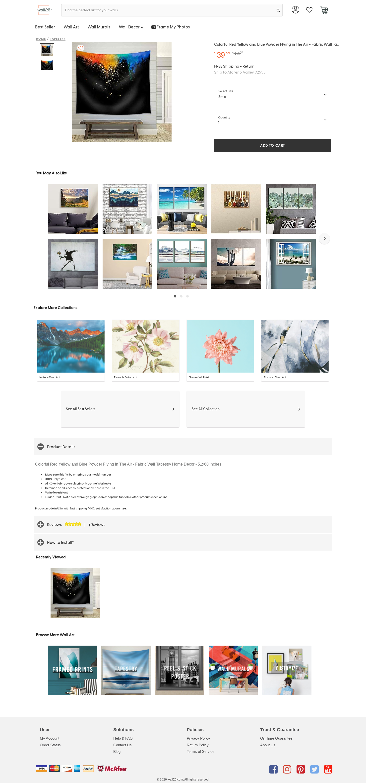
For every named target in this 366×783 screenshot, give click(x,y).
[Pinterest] (302, 769)
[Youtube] (328, 769)
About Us (267, 745)
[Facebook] (274, 769)
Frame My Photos (173, 26)
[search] (278, 10)
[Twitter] (315, 769)
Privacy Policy (198, 738)
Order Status (50, 745)
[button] (324, 238)
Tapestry (58, 38)
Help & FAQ (123, 738)
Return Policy (198, 745)
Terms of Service (200, 751)
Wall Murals (98, 26)
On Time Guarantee (276, 738)
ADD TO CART (272, 145)
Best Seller (45, 26)
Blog (117, 751)
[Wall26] (43, 10)
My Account (49, 738)
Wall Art (71, 26)
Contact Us (122, 745)
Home (41, 38)
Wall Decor (129, 26)
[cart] (324, 10)
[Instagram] (288, 769)
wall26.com (175, 779)
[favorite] (309, 10)
